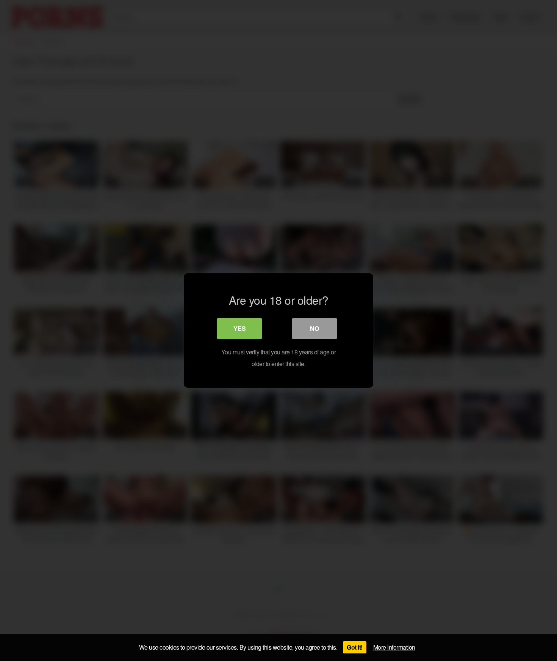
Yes (239, 328)
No (314, 328)
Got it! (355, 647)
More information (394, 647)
